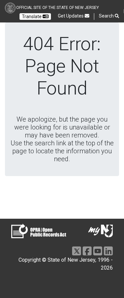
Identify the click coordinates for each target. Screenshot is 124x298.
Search (107, 16)
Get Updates (71, 16)
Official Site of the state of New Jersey (57, 7)
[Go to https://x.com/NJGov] (76, 250)
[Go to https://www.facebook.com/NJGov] (87, 250)
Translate (32, 16)
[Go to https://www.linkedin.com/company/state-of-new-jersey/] (108, 250)
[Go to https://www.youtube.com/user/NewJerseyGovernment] (97, 250)
